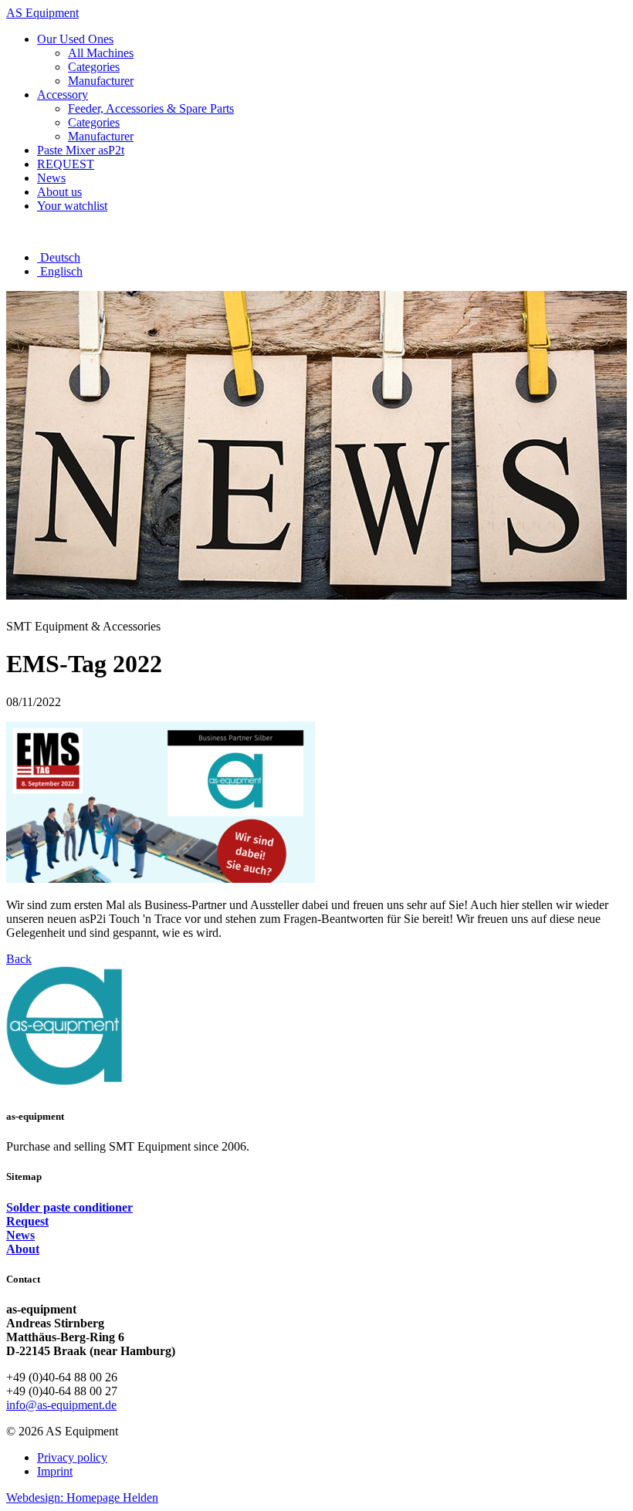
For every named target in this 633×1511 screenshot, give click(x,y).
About (22, 1249)
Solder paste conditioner (69, 1207)
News (20, 1235)
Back (19, 958)
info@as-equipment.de (61, 1404)
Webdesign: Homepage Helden (82, 1497)
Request (27, 1221)
